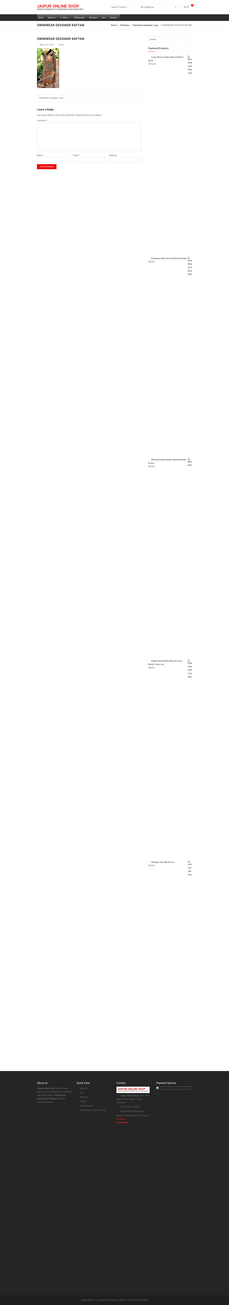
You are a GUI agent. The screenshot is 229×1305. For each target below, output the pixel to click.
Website (113, 155)
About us (52, 18)
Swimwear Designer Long (51, 98)
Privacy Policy (86, 1106)
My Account (79, 18)
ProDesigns (142, 1300)
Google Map (122, 1122)
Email (76, 155)
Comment (42, 120)
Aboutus (83, 1088)
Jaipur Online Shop (58, 6)
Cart (103, 18)
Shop (65, 18)
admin (61, 44)
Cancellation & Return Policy (93, 1110)
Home (40, 18)
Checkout (93, 18)
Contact (113, 18)
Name (40, 155)
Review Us (121, 1119)
